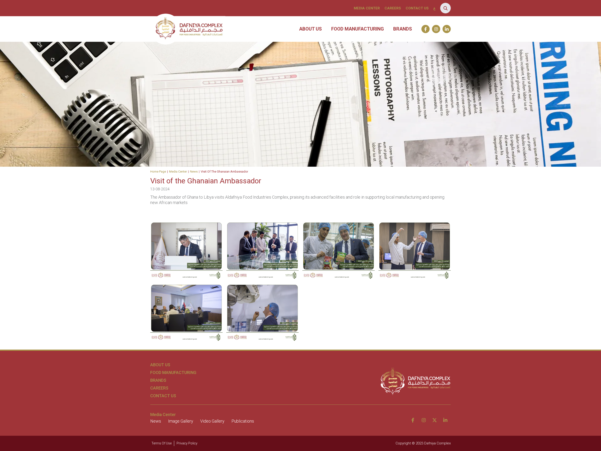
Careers (393, 8)
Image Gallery (180, 421)
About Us (310, 29)
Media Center (367, 8)
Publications (242, 421)
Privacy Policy (187, 443)
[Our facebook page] (425, 29)
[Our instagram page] (436, 29)
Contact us (417, 8)
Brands (402, 29)
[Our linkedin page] (447, 29)
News (194, 171)
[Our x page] (434, 420)
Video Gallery (212, 421)
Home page (158, 171)
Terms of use (161, 443)
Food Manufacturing (357, 29)
